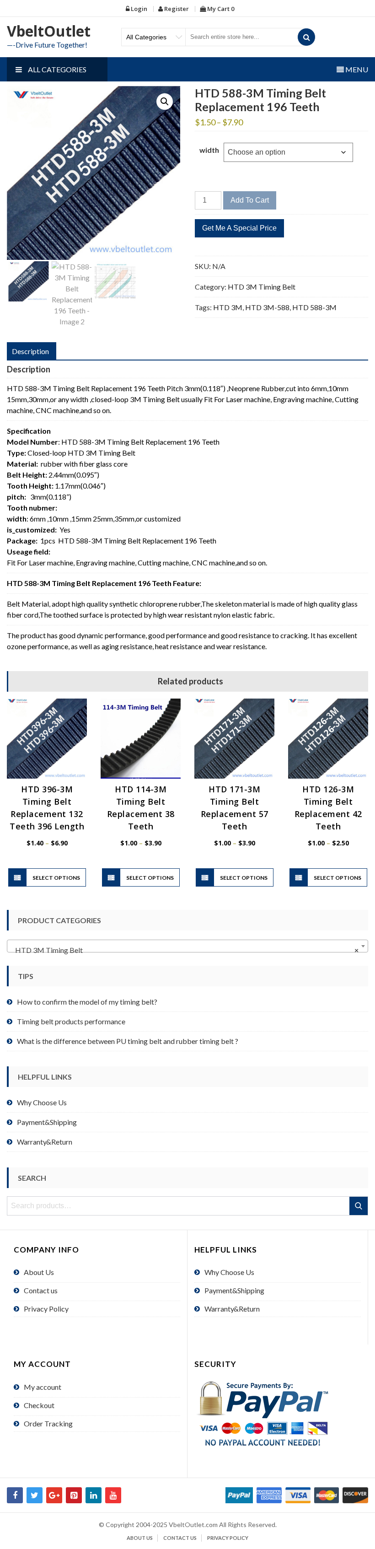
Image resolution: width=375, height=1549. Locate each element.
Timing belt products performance (71, 1021)
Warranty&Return (44, 1141)
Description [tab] (30, 351)
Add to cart (249, 200)
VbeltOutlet (49, 31)
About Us (39, 1272)
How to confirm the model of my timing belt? (87, 1001)
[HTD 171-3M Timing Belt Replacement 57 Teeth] (234, 739)
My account (42, 1386)
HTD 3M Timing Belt (261, 286)
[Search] (306, 37)
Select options (56, 877)
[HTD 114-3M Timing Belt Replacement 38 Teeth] (141, 739)
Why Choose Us (42, 1102)
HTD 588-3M (314, 307)
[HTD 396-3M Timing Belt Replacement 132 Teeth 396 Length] (47, 739)
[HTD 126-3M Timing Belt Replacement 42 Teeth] (328, 739)
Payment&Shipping (47, 1122)
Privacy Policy (46, 1308)
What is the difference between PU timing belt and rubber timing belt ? (127, 1041)
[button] (164, 101)
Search (359, 1206)
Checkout (39, 1405)
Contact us (41, 1290)
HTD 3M (227, 307)
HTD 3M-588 (267, 307)
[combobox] (187, 946)
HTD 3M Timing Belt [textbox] (185, 950)
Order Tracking (48, 1423)
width (209, 149)
